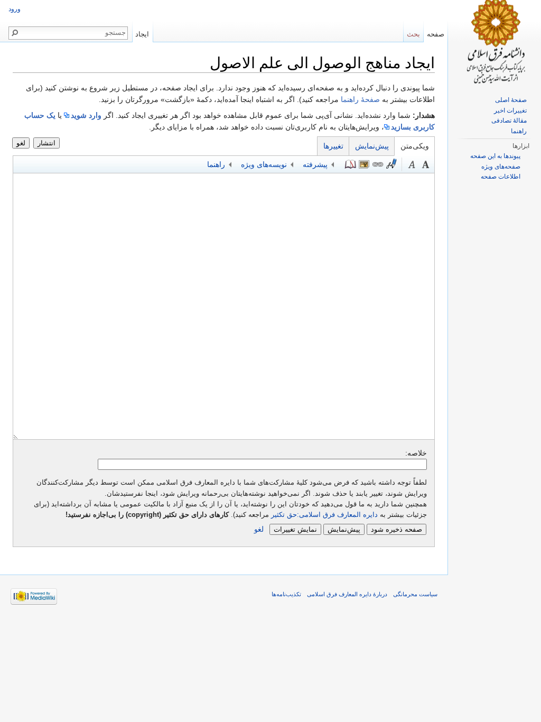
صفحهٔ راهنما (360, 99)
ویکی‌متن (414, 146)
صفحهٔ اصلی (511, 100)
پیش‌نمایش (372, 146)
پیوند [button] (378, 164)
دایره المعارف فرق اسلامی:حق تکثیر (324, 515)
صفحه (435, 34)
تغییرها (333, 146)
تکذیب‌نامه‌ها (286, 594)
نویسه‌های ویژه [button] (264, 164)
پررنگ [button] (426, 164)
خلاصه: (416, 453)
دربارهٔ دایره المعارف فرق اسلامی (347, 594)
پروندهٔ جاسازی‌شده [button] (364, 164)
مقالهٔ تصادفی (509, 120)
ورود (14, 9)
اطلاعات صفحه (500, 176)
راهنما (519, 131)
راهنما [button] (216, 164)
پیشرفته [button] (315, 164)
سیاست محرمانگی (415, 594)
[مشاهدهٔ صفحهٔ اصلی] (494, 42)
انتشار (46, 143)
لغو (20, 143)
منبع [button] (350, 164)
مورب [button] (412, 164)
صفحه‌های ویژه (500, 166)
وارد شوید (86, 115)
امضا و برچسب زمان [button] (391, 164)
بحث (413, 34)
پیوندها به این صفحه (495, 156)
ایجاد (142, 34)
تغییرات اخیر (510, 110)
